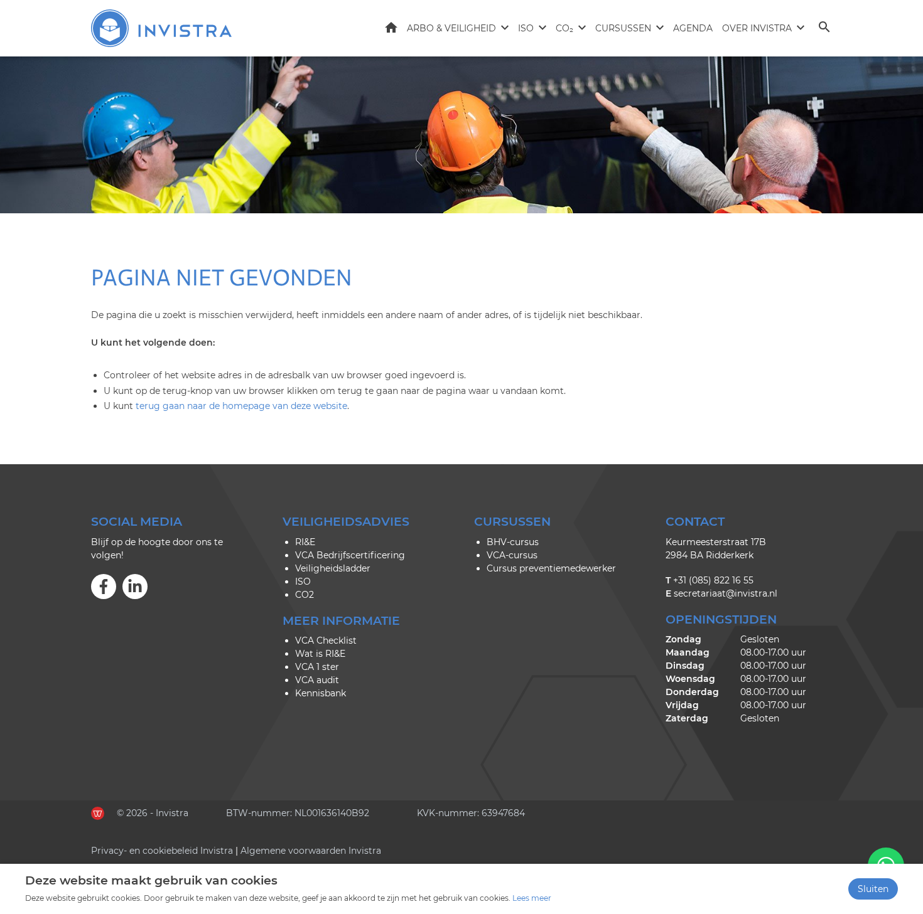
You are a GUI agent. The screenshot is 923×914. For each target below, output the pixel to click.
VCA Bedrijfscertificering (350, 555)
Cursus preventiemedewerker (551, 568)
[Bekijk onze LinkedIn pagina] (135, 586)
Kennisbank (320, 693)
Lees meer (531, 898)
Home (391, 27)
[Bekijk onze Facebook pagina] (103, 586)
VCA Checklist (326, 640)
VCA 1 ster (317, 666)
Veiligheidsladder (332, 568)
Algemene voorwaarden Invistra (310, 850)
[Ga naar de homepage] (161, 28)
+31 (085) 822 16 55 (713, 580)
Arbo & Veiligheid (451, 28)
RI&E (305, 542)
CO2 (304, 594)
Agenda (693, 28)
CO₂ (564, 28)
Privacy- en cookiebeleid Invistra (162, 850)
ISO (526, 28)
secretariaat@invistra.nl (725, 593)
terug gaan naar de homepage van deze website (241, 406)
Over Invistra (757, 28)
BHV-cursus (513, 542)
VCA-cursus (512, 555)
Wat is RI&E (320, 653)
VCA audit (317, 680)
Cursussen (623, 28)
